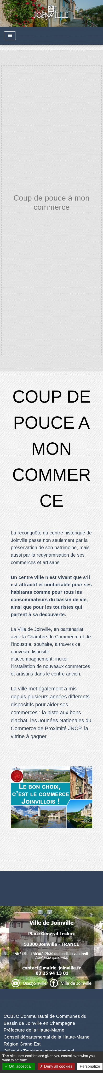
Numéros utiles (51, 879)
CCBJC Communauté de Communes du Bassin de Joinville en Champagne (45, 1020)
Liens (51, 1005)
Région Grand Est (22, 1043)
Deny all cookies (57, 1066)
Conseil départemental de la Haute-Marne (47, 1036)
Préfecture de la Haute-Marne (34, 1030)
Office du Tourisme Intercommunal (39, 1050)
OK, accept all (20, 1066)
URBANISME (40, 217)
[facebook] (51, 985)
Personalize (90, 1066)
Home (17, 217)
